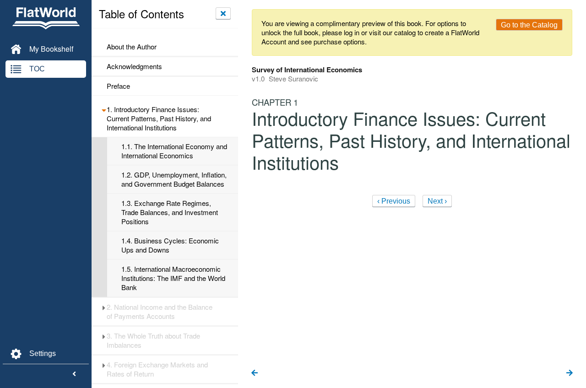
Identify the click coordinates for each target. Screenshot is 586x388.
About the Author (132, 46)
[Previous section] (254, 373)
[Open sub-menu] (104, 109)
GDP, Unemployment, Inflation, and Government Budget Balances (174, 179)
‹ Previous (393, 201)
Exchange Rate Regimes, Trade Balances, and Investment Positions (169, 212)
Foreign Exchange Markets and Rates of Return (157, 369)
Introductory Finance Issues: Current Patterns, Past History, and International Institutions (159, 118)
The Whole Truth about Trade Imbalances (153, 340)
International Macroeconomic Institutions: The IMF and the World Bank (173, 278)
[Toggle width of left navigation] (74, 374)
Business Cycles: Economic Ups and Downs (170, 245)
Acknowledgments (134, 66)
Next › (437, 201)
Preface (118, 86)
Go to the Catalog (529, 25)
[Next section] (569, 373)
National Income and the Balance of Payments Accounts (159, 311)
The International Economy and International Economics (174, 151)
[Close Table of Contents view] (223, 13)
